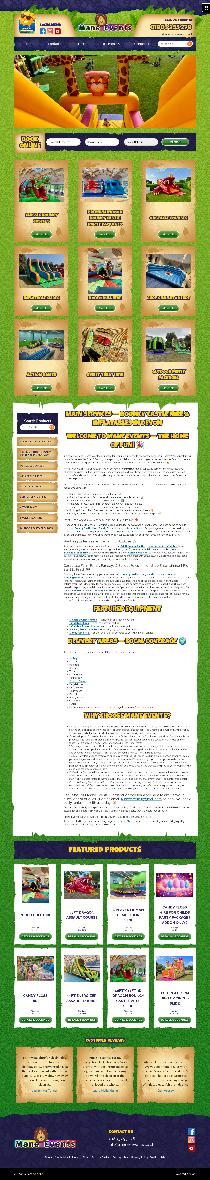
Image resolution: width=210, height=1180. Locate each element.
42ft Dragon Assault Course (81, 915)
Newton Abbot (78, 681)
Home (28, 44)
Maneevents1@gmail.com (141, 799)
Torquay (87, 821)
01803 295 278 (170, 28)
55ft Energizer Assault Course (81, 998)
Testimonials (110, 44)
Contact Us (142, 44)
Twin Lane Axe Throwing (78, 590)
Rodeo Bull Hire (30, 486)
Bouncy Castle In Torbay (106, 1157)
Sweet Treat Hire (31, 517)
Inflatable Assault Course (84, 626)
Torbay (87, 652)
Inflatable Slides (31, 476)
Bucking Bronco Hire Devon (86, 629)
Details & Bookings (35, 936)
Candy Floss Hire (108, 528)
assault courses (167, 574)
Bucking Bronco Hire (76, 552)
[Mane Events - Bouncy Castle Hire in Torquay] (105, 22)
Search (189, 43)
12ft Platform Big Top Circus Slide (174, 998)
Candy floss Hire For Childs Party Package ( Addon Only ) (174, 915)
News (82, 44)
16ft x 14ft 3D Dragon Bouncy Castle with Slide (128, 998)
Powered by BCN (185, 1173)
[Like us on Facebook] (43, 31)
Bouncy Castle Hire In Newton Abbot (67, 1157)
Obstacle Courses (32, 465)
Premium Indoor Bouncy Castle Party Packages (35, 454)
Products (55, 44)
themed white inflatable (163, 546)
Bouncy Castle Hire (86, 528)
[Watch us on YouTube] (58, 31)
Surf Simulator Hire (33, 497)
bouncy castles (131, 574)
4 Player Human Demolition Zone (128, 915)
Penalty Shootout (105, 590)
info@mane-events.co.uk (175, 34)
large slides (149, 574)
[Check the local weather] (27, 25)
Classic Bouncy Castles (35, 441)
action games (72, 577)
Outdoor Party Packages (36, 528)
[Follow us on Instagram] (50, 31)
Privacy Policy (139, 1157)
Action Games (28, 507)
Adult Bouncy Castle (132, 546)
